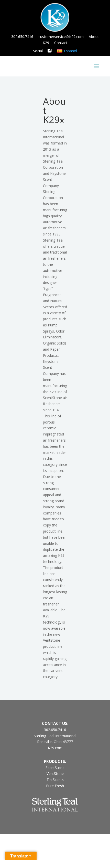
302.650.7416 (22, 36)
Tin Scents (55, 779)
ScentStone (55, 767)
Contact (60, 42)
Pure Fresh (55, 785)
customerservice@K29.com (61, 36)
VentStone (55, 773)
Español (70, 50)
